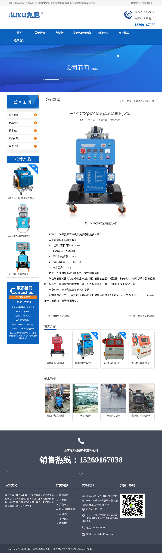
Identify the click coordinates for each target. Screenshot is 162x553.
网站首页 (63, 495)
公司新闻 (14, 115)
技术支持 (14, 130)
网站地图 (147, 3)
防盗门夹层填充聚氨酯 (58, 415)
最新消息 (14, 146)
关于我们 (40, 32)
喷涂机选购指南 (82, 32)
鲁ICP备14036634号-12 (80, 549)
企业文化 (11, 485)
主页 (129, 101)
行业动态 (14, 122)
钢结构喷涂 (85, 415)
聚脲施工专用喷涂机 (141, 415)
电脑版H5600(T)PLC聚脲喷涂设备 (91, 363)
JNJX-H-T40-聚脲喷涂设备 (21, 198)
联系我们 (19, 40)
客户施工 (124, 32)
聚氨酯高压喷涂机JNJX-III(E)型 (62, 363)
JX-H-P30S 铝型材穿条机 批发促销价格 (122, 363)
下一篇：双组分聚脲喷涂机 (142, 316)
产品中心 (60, 32)
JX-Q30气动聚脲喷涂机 (19, 236)
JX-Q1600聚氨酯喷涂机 (19, 274)
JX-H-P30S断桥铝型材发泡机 (145, 363)
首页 (19, 32)
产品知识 (14, 138)
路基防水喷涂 (113, 415)
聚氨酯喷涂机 (109, 223)
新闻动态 (103, 32)
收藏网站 (135, 3)
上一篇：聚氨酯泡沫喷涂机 (57, 316)
